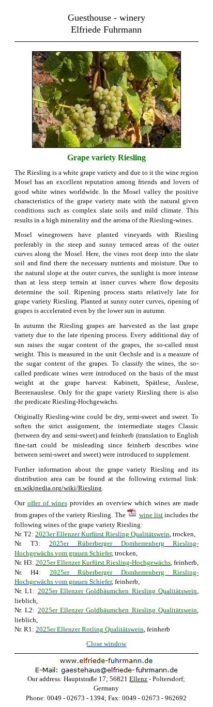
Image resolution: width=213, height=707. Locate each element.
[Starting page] (106, 661)
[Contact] (106, 672)
